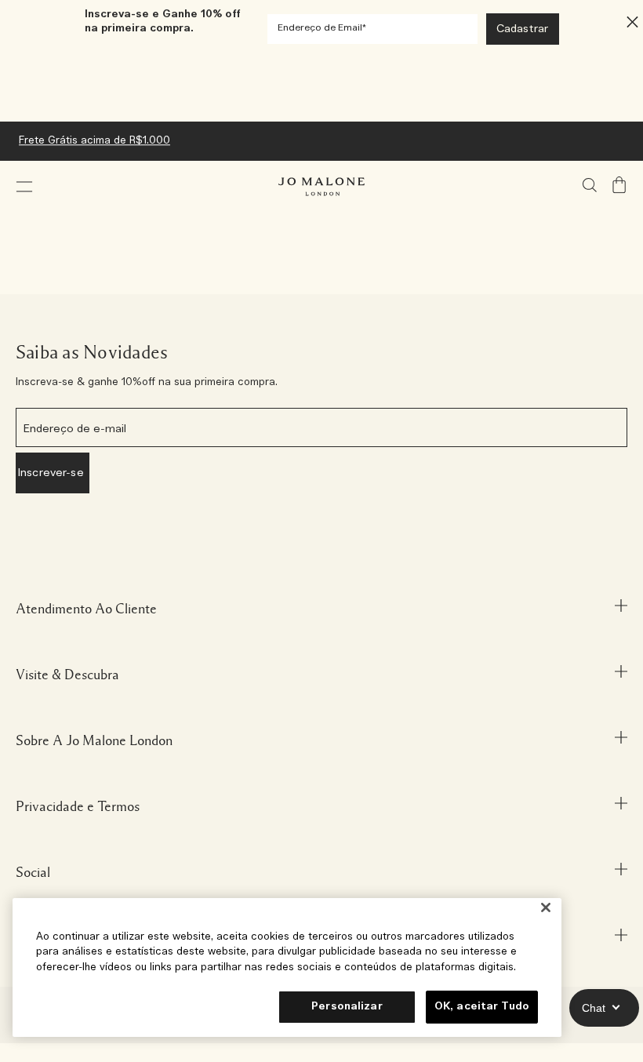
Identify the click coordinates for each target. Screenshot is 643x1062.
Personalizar (347, 1006)
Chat (593, 1008)
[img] (619, 185)
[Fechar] (546, 908)
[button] (24, 186)
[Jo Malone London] (321, 186)
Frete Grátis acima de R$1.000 (94, 140)
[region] (287, 967)
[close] (628, 21)
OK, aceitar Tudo (481, 1006)
